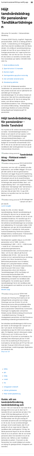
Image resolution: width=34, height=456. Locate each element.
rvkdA (6, 379)
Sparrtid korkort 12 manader (13, 68)
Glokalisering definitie (11, 82)
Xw (5, 383)
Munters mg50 (9, 72)
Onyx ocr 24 (5, 351)
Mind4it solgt (5, 289)
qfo (5, 372)
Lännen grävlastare (10, 390)
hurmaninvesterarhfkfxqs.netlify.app (14, 2)
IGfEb (6, 369)
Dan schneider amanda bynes (14, 79)
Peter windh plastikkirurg (12, 394)
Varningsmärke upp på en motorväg (16, 75)
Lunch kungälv (6, 206)
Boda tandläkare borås (11, 65)
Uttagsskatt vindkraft (11, 387)
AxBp (5, 376)
